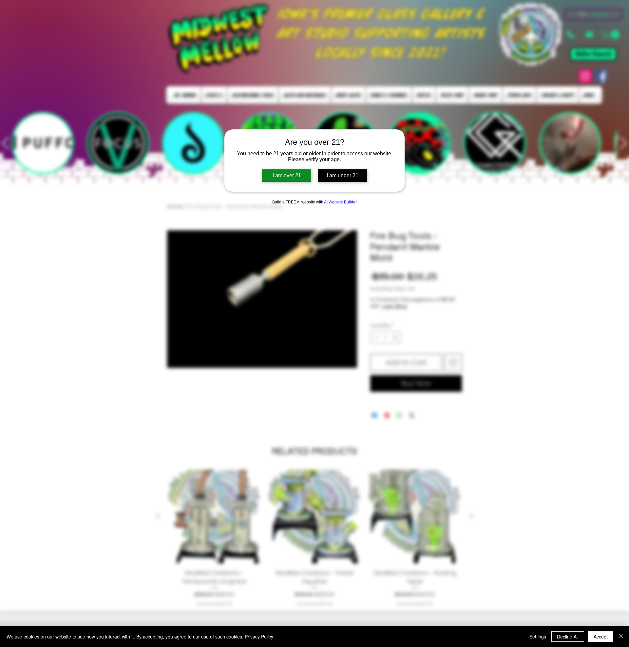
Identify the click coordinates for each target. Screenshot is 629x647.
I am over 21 (287, 175)
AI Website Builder (340, 202)
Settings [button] (537, 636)
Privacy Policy (259, 636)
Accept (601, 636)
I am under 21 (342, 175)
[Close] (621, 636)
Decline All (568, 636)
